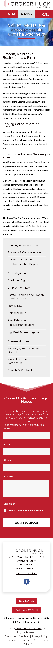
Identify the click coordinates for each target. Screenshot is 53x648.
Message (8, 476)
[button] (10, 14)
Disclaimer (9, 503)
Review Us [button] (26, 600)
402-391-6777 (17, 230)
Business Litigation (20, 259)
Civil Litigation (17, 273)
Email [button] (28, 13)
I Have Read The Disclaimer (25, 510)
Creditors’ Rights (18, 280)
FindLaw (26, 644)
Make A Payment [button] (26, 610)
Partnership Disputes (26, 264)
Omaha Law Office (26, 573)
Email (7, 444)
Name (6, 428)
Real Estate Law (18, 320)
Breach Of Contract (20, 370)
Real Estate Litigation (26, 332)
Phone (7, 460)
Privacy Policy (39, 636)
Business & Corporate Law (24, 252)
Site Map (24, 636)
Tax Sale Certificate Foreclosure (20, 361)
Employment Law (19, 287)
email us (32, 230)
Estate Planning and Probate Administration (26, 296)
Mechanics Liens (23, 324)
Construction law (18, 341)
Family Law (15, 305)
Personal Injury (17, 313)
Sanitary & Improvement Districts (23, 350)
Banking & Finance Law (23, 245)
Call (45, 14)
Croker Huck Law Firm (28, 628)
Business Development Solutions (25, 640)
